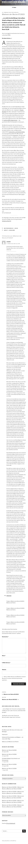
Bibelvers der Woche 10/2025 (14, 797)
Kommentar (5, 636)
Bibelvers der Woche (13, 2)
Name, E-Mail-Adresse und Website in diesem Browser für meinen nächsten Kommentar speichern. (14, 678)
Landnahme (12, 230)
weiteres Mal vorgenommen (10, 120)
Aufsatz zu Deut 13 (6, 221)
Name (4, 655)
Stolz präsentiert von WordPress (9, 840)
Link (8, 33)
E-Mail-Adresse (6, 662)
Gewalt (6, 230)
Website (4, 669)
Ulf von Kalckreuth (10, 823)
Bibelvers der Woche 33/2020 (14, 802)
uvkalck (16, 12)
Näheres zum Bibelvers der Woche (10, 741)
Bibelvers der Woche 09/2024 (14, 806)
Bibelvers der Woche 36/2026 (9, 750)
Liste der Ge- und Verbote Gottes (17, 132)
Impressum (5, 734)
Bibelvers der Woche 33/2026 (9, 768)
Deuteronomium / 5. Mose (11, 228)
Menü (14, 7)
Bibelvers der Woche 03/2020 (14, 793)
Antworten (8, 595)
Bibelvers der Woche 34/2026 (9, 764)
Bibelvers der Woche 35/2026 (9, 754)
